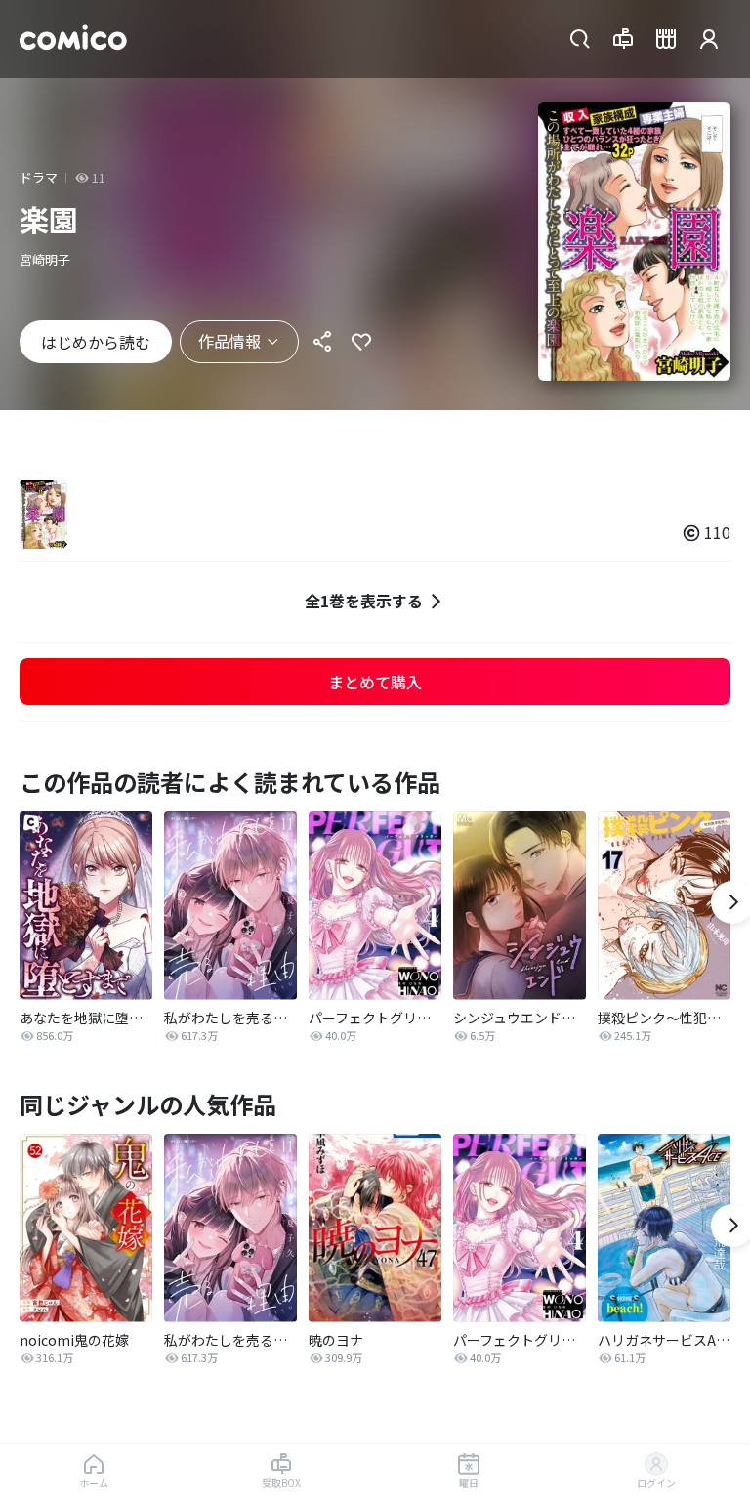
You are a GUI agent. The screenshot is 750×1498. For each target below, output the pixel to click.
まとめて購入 (375, 681)
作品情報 (229, 341)
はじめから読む (95, 342)
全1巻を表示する (364, 600)
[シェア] (322, 341)
